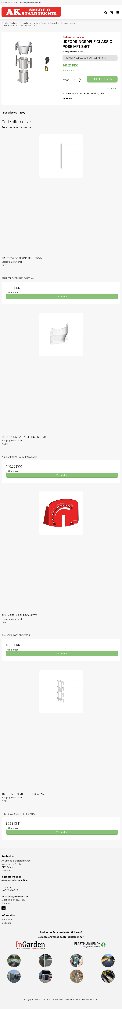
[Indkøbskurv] (111, 12)
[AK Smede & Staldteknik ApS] (31, 12)
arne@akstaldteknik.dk (31, 2)
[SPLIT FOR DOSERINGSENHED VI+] (61, 193)
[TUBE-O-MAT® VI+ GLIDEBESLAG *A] (61, 729)
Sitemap (5, 903)
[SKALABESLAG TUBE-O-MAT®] (61, 550)
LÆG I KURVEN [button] (102, 79)
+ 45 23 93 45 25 (10, 2)
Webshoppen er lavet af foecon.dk (82, 999)
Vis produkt (62, 296)
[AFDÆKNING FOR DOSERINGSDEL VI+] (61, 372)
